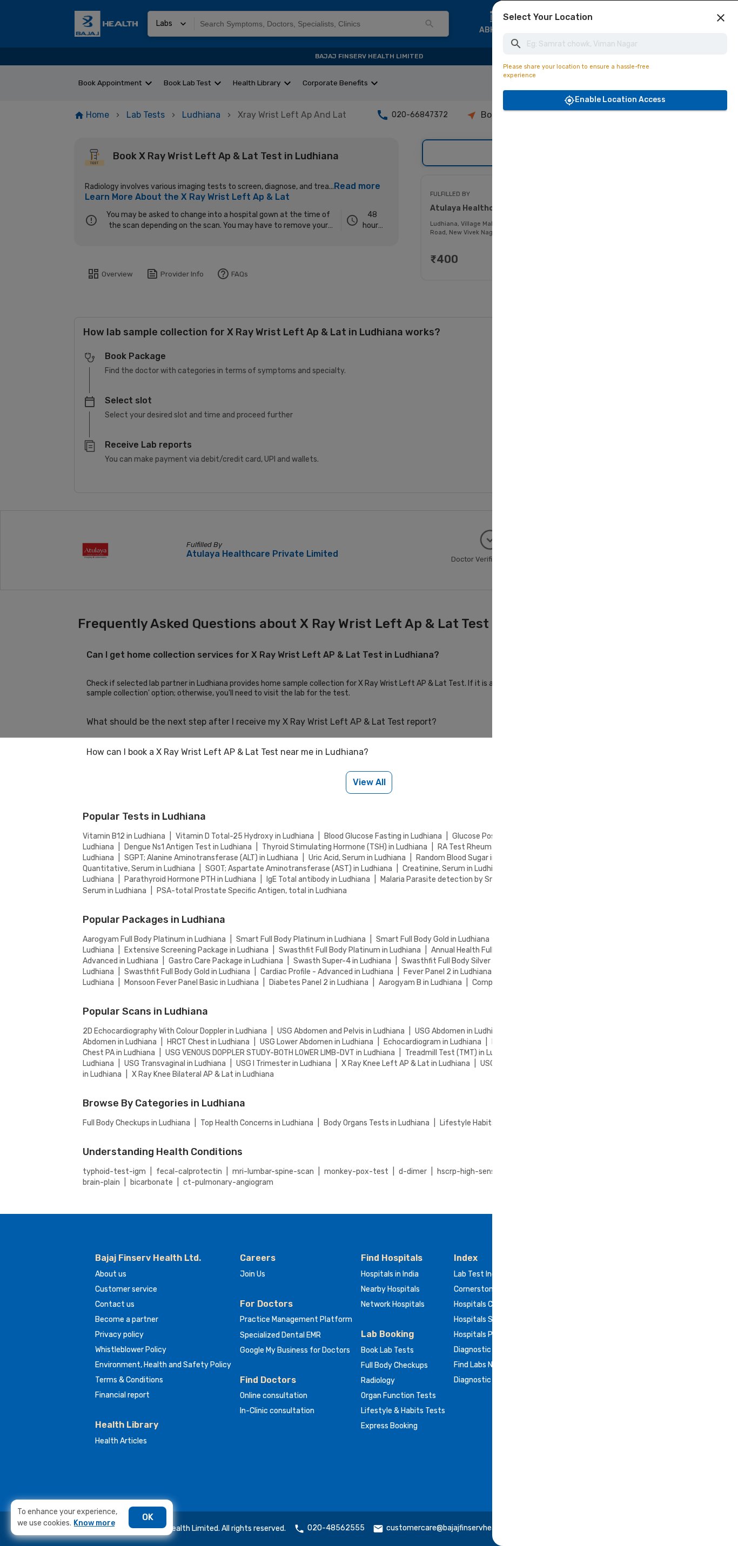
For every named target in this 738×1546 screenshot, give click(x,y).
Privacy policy (119, 1334)
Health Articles (121, 1441)
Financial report (122, 1395)
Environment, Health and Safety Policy (163, 1364)
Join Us (252, 1274)
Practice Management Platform (296, 1319)
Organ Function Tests (398, 1395)
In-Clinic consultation (277, 1410)
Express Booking (389, 1425)
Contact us (115, 1304)
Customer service (126, 1289)
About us (110, 1274)
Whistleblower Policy (130, 1349)
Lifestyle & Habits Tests (403, 1410)
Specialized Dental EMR (280, 1335)
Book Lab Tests (387, 1350)
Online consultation (273, 1395)
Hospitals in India (390, 1274)
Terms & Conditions (129, 1380)
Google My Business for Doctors (295, 1350)
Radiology (378, 1380)
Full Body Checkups (394, 1365)
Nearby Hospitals (390, 1289)
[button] (720, 17)
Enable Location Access (620, 99)
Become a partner (126, 1319)
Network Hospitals (393, 1304)
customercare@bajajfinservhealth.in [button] (449, 1528)
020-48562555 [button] (336, 1528)
